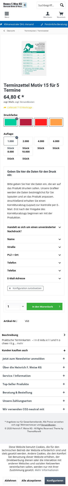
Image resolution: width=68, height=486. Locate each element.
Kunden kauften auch (15, 350)
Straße (11, 247)
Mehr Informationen (47, 470)
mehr (19, 343)
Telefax (11, 270)
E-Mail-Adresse (16, 278)
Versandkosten (48, 424)
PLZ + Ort (12, 254)
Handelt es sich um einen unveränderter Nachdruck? (31, 229)
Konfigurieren (55, 480)
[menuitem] (7, 15)
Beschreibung (10, 335)
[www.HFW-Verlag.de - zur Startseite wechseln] (17, 5)
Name (10, 239)
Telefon (11, 262)
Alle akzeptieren (31, 480)
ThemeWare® (34, 431)
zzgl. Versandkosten (24, 101)
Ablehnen (10, 480)
